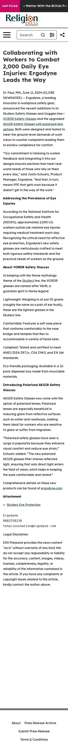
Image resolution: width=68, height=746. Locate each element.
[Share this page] (62, 35)
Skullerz (28, 281)
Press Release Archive (40, 723)
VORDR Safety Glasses (19, 119)
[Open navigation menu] (7, 35)
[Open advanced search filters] (51, 35)
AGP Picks (10, 6)
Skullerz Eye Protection (23, 505)
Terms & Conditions (34, 739)
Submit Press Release (34, 731)
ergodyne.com (51, 488)
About (16, 723)
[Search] (42, 35)
